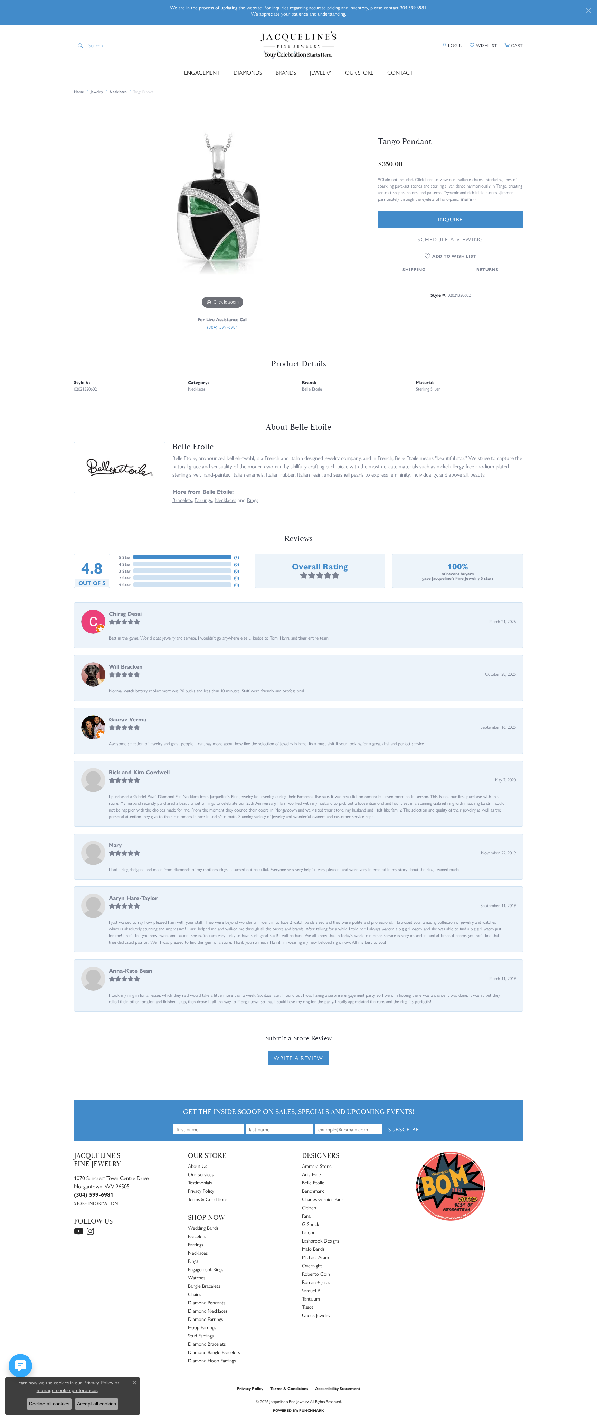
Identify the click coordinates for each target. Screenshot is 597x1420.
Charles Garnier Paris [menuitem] (322, 1199)
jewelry (97, 91)
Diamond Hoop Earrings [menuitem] (212, 1360)
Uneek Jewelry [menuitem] (316, 1315)
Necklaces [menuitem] (198, 1252)
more (467, 198)
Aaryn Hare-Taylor (133, 898)
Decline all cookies (49, 1404)
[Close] (588, 10)
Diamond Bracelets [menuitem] (207, 1343)
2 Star (125, 578)
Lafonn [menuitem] (308, 1232)
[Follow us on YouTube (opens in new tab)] (78, 1231)
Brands (286, 72)
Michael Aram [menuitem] (315, 1257)
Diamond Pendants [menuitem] (206, 1302)
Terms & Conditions (207, 1199)
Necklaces (118, 91)
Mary (115, 845)
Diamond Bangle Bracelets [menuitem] (214, 1352)
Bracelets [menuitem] (197, 1235)
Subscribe (403, 1129)
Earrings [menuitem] (195, 1244)
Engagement (202, 72)
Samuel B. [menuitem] (311, 1290)
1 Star (125, 585)
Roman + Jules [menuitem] (316, 1281)
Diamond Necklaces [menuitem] (207, 1310)
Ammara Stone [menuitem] (317, 1165)
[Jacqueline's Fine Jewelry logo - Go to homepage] (299, 45)
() (236, 557)
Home (79, 91)
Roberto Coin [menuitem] (316, 1273)
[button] (453, 45)
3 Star (125, 571)
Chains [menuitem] (194, 1294)
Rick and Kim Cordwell (139, 772)
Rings (252, 500)
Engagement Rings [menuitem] (205, 1269)
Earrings (203, 500)
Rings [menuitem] (193, 1260)
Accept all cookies (96, 1404)
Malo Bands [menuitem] (313, 1248)
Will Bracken (126, 666)
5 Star (125, 557)
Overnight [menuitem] (312, 1265)
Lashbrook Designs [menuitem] (320, 1240)
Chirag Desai (125, 613)
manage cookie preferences (67, 1390)
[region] (222, 206)
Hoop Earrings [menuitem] (202, 1327)
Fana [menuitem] (306, 1215)
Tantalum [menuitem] (311, 1298)
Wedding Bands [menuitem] (203, 1227)
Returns (487, 269)
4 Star (125, 564)
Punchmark (311, 1410)
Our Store (359, 72)
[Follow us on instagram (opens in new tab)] (90, 1231)
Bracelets (182, 500)
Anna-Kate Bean (130, 971)
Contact (400, 72)
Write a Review (298, 1058)
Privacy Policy (201, 1190)
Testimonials (200, 1182)
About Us (197, 1165)
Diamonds (248, 72)
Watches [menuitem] (196, 1277)
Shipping (413, 269)
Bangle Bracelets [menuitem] (204, 1285)
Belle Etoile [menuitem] (313, 1182)
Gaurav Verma (127, 719)
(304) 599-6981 (222, 327)
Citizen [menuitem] (309, 1207)
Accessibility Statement (337, 1388)
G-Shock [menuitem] (310, 1223)
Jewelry (320, 72)
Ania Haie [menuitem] (311, 1174)
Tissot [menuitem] (307, 1306)
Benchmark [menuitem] (313, 1190)
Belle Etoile (312, 388)
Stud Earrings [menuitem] (201, 1335)
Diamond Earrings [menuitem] (205, 1318)
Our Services (201, 1174)
